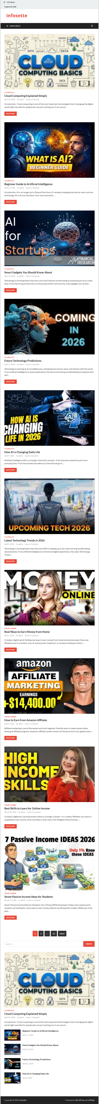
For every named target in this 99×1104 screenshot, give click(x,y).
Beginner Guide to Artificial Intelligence (28, 184)
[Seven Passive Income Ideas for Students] (49, 862)
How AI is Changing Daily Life (22, 452)
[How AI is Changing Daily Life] (49, 418)
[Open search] (92, 26)
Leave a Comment (32, 99)
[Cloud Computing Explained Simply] (49, 61)
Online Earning (10, 628)
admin (21, 99)
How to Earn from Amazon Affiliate (25, 720)
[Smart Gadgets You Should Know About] (49, 238)
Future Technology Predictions (22, 360)
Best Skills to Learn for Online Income (27, 808)
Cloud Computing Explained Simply (25, 95)
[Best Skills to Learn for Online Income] (49, 774)
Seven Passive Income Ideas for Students (28, 896)
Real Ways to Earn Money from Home (27, 631)
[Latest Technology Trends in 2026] (49, 506)
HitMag (91, 1100)
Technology (9, 92)
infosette (16, 15)
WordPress (79, 1100)
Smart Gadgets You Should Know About (28, 272)
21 (54, 933)
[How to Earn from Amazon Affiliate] (49, 686)
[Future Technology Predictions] (49, 326)
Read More (9, 113)
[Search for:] (49, 944)
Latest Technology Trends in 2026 (24, 540)
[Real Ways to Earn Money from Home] (49, 597)
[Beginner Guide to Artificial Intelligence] (49, 150)
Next (62, 933)
